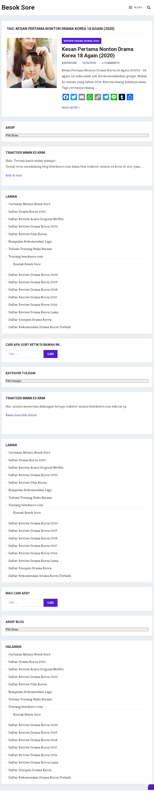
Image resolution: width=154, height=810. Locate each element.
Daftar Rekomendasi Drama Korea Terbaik (39, 327)
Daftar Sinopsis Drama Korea (29, 320)
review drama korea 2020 (81, 40)
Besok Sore (18, 7)
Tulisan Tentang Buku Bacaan (30, 249)
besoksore (69, 63)
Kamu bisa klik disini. (21, 415)
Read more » (71, 107)
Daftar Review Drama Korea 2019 (32, 282)
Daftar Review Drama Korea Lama (33, 312)
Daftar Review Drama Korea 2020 (33, 275)
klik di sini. (14, 175)
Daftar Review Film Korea (27, 234)
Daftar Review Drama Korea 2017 (32, 297)
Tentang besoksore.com (25, 256)
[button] (135, 8)
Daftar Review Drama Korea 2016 (32, 304)
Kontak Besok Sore (27, 264)
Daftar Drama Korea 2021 (27, 211)
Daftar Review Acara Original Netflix (36, 219)
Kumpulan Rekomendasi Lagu (30, 241)
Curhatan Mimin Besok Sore (29, 204)
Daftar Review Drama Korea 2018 (32, 289)
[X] (151, 787)
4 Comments (111, 63)
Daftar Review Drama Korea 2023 (33, 226)
